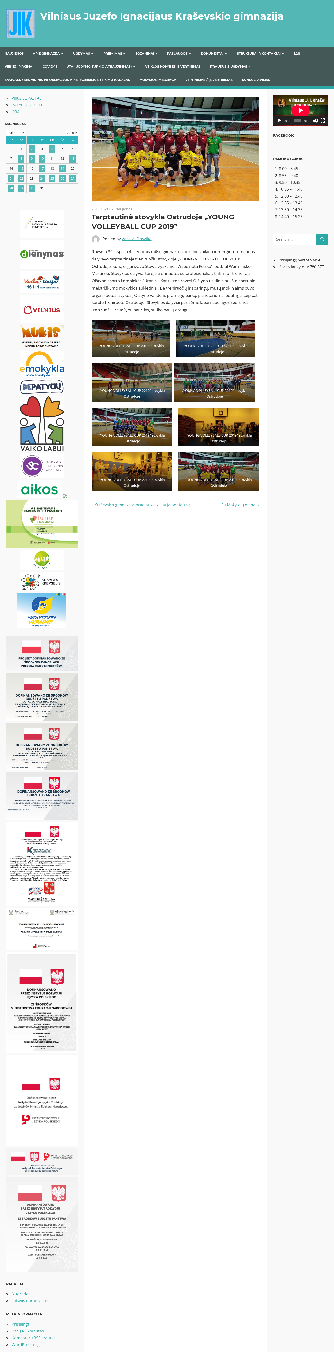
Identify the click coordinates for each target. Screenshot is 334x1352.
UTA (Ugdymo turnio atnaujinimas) (99, 66)
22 (21, 178)
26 (62, 178)
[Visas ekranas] (322, 120)
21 (11, 178)
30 (31, 188)
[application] (300, 110)
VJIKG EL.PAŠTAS (27, 98)
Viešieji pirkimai (19, 66)
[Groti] (279, 120)
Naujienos (14, 53)
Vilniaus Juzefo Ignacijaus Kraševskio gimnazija (162, 16)
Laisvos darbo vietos (30, 1300)
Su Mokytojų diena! (238, 505)
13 (72, 158)
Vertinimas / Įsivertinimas (209, 80)
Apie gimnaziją (46, 53)
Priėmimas (112, 53)
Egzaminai (144, 53)
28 (11, 188)
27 (72, 178)
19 (62, 168)
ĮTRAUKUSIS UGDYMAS (228, 66)
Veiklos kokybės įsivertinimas (172, 66)
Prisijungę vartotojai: (298, 260)
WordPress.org (26, 1344)
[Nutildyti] (315, 120)
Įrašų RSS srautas (28, 1331)
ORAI (16, 111)
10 (42, 158)
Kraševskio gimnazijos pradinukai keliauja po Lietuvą (142, 505)
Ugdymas (81, 53)
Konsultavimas (256, 80)
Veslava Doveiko (137, 238)
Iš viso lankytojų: (294, 267)
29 (21, 188)
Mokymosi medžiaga (157, 80)
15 (21, 168)
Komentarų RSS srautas (34, 1338)
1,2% (297, 53)
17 (42, 168)
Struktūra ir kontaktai (259, 53)
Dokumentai (212, 53)
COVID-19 (50, 66)
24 (42, 178)
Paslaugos (177, 53)
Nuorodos (21, 1294)
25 (52, 178)
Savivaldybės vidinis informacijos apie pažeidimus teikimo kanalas (67, 80)
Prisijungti (21, 1324)
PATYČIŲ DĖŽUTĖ (27, 105)
